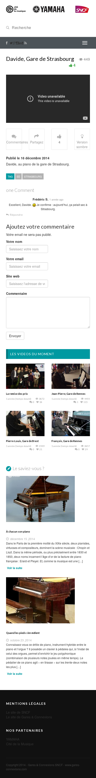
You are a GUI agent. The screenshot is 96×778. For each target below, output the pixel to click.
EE (18, 176)
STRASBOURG (33, 176)
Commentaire (16, 293)
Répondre (16, 214)
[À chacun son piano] (48, 499)
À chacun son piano (18, 531)
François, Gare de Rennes (66, 440)
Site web (13, 276)
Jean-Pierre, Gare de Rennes (68, 393)
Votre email (15, 258)
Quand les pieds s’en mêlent (23, 632)
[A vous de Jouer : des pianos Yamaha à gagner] (48, 9)
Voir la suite (14, 568)
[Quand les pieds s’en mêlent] (48, 600)
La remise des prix (17, 393)
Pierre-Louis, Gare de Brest (22, 440)
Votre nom (14, 241)
